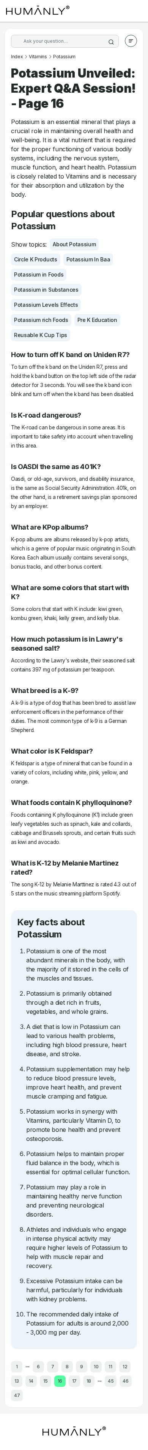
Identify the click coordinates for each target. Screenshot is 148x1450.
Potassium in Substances (46, 289)
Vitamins (38, 56)
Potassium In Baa (88, 259)
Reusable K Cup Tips (40, 335)
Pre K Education (97, 320)
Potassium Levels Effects (46, 305)
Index (17, 56)
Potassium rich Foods (41, 320)
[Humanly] (37, 11)
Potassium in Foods (38, 274)
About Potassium (74, 244)
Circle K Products (35, 259)
